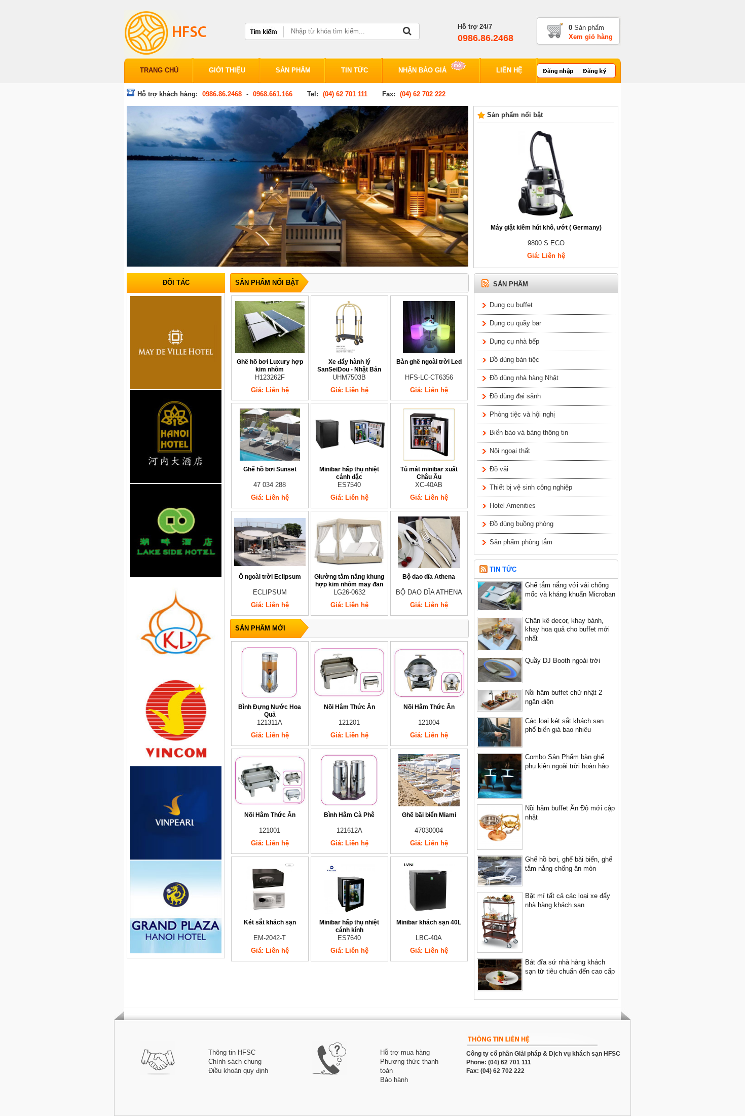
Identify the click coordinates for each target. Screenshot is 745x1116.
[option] (176, 342)
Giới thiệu (227, 70)
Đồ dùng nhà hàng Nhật (524, 378)
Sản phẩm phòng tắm (521, 542)
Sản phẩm (293, 70)
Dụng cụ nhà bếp (514, 341)
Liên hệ (509, 70)
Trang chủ (159, 70)
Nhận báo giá (423, 70)
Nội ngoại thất (510, 451)
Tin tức (354, 70)
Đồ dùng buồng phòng (521, 524)
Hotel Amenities (513, 505)
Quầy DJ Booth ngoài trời (562, 660)
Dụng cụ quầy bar (515, 323)
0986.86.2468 (485, 38)
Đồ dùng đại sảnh (515, 396)
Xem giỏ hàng (591, 37)
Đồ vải (499, 469)
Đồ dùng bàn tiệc (514, 359)
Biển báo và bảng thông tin (529, 432)
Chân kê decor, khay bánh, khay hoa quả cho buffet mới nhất (567, 630)
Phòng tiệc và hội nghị (522, 414)
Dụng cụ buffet (511, 305)
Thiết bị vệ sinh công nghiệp (531, 487)
